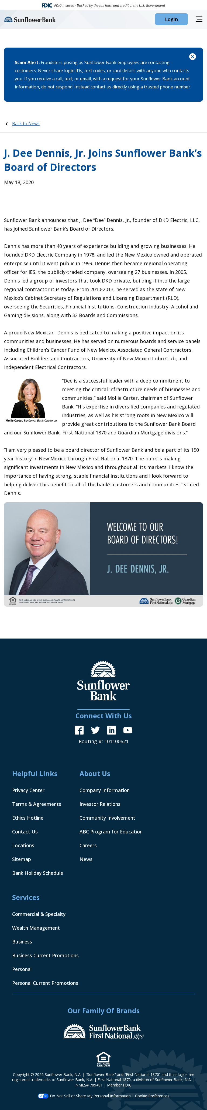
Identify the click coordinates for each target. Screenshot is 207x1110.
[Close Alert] (193, 57)
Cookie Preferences (152, 1095)
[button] (171, 19)
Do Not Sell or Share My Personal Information (90, 1095)
